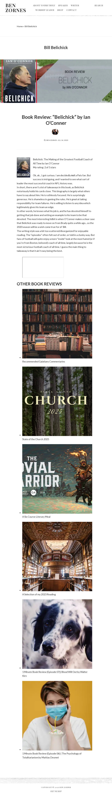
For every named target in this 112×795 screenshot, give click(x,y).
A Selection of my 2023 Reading (39, 594)
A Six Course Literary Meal (36, 516)
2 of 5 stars (50, 167)
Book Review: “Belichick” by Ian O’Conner (56, 120)
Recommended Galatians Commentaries (43, 361)
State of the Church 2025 (35, 439)
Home (20, 26)
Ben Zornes (15, 7)
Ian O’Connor (52, 163)
